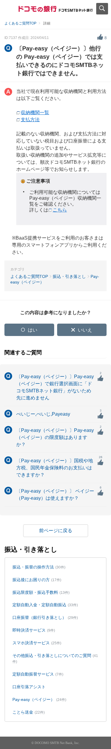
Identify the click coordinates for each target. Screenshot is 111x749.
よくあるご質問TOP (20, 23)
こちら (60, 209)
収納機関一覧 (35, 112)
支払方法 (30, 119)
